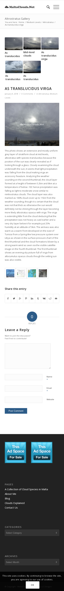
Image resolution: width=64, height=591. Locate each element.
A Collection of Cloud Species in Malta (26, 489)
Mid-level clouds (29, 54)
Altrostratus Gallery (17, 19)
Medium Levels (34, 22)
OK (32, 585)
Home (21, 22)
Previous (10, 54)
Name (49, 378)
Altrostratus (48, 22)
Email (49, 389)
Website (50, 399)
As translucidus (12, 77)
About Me (10, 493)
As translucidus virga (48, 56)
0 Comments (27, 94)
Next (54, 54)
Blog (7, 498)
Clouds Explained (15, 503)
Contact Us (11, 507)
